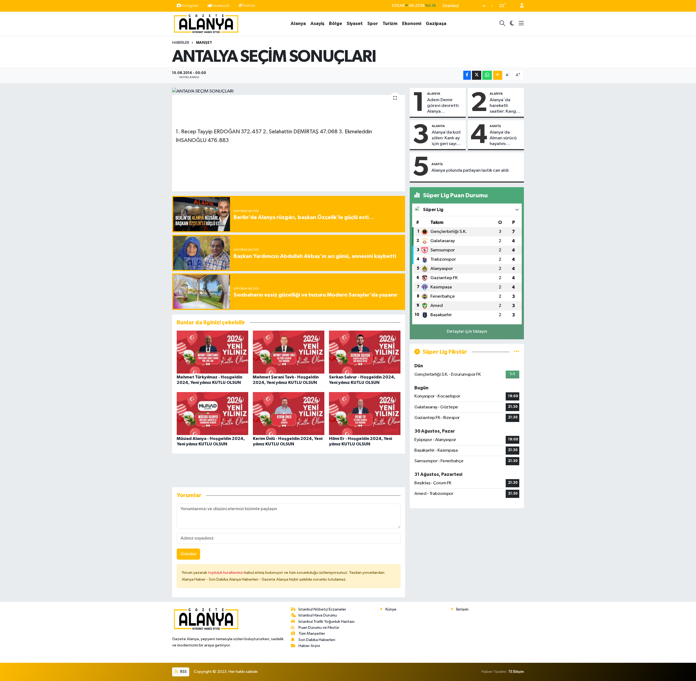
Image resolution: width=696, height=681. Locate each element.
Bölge (335, 23)
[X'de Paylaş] (476, 75)
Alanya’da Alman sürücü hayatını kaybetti (503, 138)
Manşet (204, 43)
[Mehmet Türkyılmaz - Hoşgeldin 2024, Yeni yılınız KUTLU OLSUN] (212, 352)
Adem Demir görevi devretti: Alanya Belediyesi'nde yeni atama (443, 106)
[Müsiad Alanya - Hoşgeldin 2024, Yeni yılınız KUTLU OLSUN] (212, 413)
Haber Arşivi (309, 646)
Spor (372, 23)
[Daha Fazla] (497, 75)
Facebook (220, 6)
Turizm (390, 23)
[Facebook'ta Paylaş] (467, 75)
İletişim (462, 609)
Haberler (180, 43)
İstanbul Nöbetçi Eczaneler (322, 609)
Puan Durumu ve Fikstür (319, 627)
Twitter (248, 6)
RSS (183, 672)
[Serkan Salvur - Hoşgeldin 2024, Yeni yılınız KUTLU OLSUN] (364, 352)
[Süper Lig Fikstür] (516, 352)
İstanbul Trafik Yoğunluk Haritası (327, 622)
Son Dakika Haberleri (317, 640)
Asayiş (317, 23)
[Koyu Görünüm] (512, 23)
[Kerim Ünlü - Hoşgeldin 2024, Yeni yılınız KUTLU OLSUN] (288, 413)
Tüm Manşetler (312, 633)
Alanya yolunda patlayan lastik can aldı (470, 170)
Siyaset (355, 23)
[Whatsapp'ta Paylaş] (487, 75)
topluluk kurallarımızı (226, 573)
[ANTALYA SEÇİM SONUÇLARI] (288, 91)
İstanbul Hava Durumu (318, 615)
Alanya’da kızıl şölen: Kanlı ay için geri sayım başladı (446, 138)
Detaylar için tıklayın (467, 331)
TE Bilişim (516, 672)
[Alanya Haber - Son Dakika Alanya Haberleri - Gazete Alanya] (206, 23)
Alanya (298, 23)
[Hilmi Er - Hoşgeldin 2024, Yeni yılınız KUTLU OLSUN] (364, 413)
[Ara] (502, 23)
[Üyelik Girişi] (519, 6)
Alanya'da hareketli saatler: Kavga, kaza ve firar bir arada (505, 106)
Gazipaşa (436, 23)
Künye (391, 609)
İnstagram (189, 6)
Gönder (189, 554)
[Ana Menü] (521, 23)
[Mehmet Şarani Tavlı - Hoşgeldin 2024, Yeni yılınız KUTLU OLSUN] (288, 352)
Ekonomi (411, 23)
